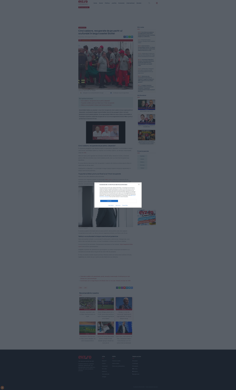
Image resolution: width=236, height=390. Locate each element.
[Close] (139, 185)
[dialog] (118, 195)
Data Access (118, 205)
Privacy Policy (125, 205)
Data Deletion (111, 205)
